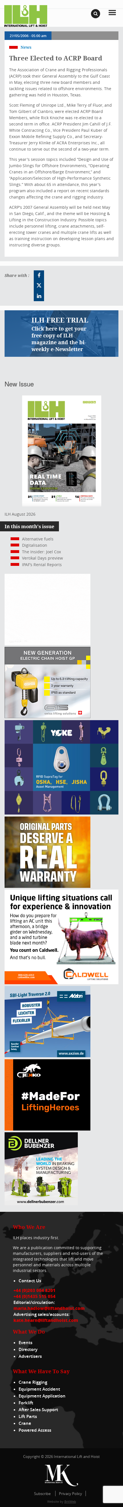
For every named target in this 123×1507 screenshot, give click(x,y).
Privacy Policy (70, 1493)
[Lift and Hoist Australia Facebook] (39, 275)
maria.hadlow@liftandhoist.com (49, 1308)
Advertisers (30, 1356)
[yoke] (61, 813)
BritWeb (70, 1501)
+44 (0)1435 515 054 (34, 1296)
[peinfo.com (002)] (47, 643)
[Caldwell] (61, 982)
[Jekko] (47, 1129)
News (26, 47)
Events (25, 1343)
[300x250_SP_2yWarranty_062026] (47, 886)
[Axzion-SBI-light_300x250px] (47, 1055)
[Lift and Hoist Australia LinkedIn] (39, 296)
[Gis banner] (47, 716)
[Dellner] (41, 1203)
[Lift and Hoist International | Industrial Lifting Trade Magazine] (25, 15)
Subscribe (42, 1493)
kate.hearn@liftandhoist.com (45, 1320)
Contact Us (30, 1281)
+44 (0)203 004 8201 (34, 1290)
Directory (28, 1349)
